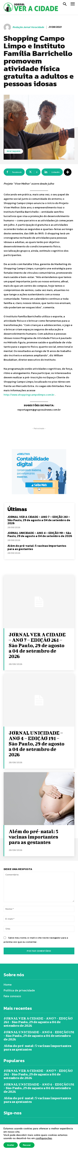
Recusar (27, 1145)
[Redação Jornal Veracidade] (8, 27)
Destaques (13, 151)
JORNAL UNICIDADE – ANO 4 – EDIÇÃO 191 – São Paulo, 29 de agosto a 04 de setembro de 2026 (39, 534)
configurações (44, 1138)
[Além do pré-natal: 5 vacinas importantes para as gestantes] (39, 798)
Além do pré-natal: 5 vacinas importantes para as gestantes (36, 547)
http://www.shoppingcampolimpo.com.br (29, 395)
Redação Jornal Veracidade (28, 27)
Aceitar (10, 1145)
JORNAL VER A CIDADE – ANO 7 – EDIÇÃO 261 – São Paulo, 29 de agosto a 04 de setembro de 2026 (38, 520)
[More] (67, 172)
